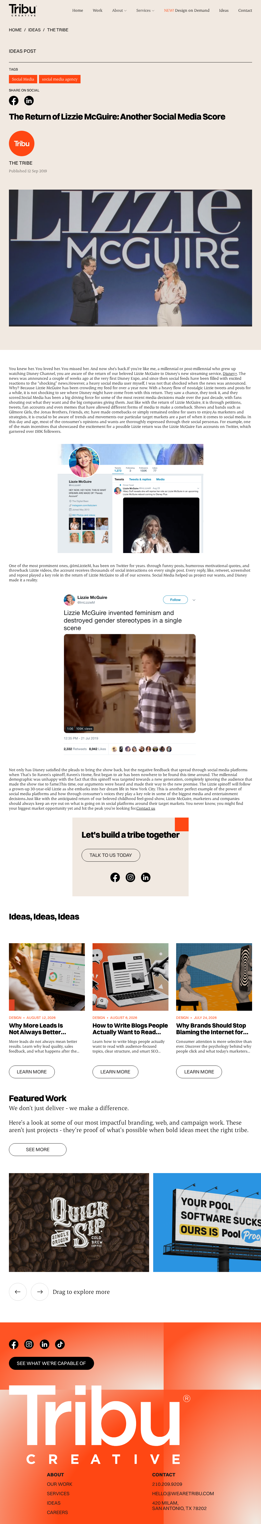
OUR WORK (59, 1484)
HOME (15, 30)
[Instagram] (29, 1344)
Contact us (145, 808)
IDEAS (34, 30)
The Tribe (57, 29)
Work (97, 10)
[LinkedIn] (44, 1344)
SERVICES (58, 1493)
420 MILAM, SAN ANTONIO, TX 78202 (179, 1505)
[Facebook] (14, 1344)
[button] (119, 10)
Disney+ (230, 373)
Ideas (224, 10)
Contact (245, 10)
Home (77, 10)
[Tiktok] (60, 1344)
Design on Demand (187, 10)
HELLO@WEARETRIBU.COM (183, 1493)
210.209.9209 (167, 1484)
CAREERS (57, 1512)
